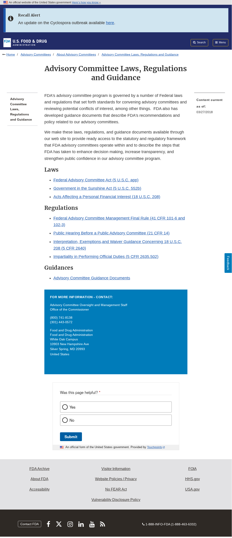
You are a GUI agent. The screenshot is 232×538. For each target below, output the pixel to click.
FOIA (192, 469)
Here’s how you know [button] (85, 2)
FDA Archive (39, 469)
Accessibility (39, 489)
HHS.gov (192, 479)
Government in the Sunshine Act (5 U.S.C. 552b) (97, 188)
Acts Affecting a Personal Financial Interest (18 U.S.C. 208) (106, 196)
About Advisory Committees (76, 54)
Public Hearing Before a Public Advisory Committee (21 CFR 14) (111, 233)
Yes (72, 407)
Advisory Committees (36, 54)
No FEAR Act (116, 489)
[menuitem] (209, 107)
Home (10, 54)
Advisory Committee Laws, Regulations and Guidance (21, 109)
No (71, 420)
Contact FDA (29, 524)
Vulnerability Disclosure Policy (115, 500)
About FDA (39, 479)
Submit (71, 436)
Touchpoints (154, 447)
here (110, 23)
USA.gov (192, 489)
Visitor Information (115, 469)
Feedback (228, 263)
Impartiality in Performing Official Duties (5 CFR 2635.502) (105, 256)
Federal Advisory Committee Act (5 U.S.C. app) (96, 180)
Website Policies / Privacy (116, 479)
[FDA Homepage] (25, 42)
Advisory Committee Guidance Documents (91, 278)
